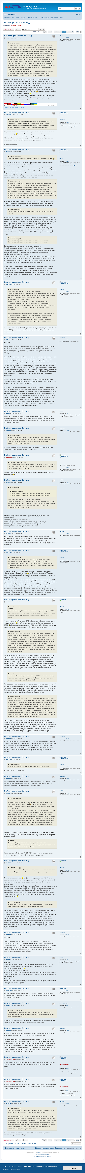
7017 (67, 37)
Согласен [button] (72, 1168)
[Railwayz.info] (13, 7)
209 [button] (77, 32)
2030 (67, 467)
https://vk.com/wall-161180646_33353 (14, 107)
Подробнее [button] (15, 1169)
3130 (67, 161)
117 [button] (72, 32)
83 (67, 1005)
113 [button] (56, 32)
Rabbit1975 (63, 988)
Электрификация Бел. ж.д (16, 22)
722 (67, 413)
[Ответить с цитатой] (53, 36)
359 (67, 990)
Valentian (62, 337)
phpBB (39, 1152)
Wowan (61, 158)
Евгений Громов (16, 25)
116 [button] (68, 32)
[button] (45, 32)
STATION (62, 289)
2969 (67, 122)
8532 (67, 1068)
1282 (67, 482)
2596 (67, 340)
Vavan (61, 35)
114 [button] (60, 32)
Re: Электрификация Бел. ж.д (18, 36)
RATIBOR (62, 480)
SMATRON (62, 120)
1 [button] (51, 32)
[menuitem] (13, 14)
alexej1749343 (64, 1003)
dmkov (61, 411)
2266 (67, 291)
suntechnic (63, 464)
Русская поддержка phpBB (43, 1154)
